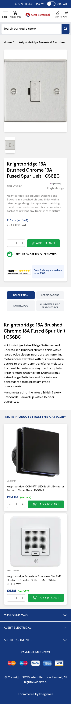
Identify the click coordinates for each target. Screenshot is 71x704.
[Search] (65, 29)
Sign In (58, 16)
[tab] (10, 145)
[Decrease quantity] (9, 243)
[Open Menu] (5, 13)
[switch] (51, 4)
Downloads (20, 305)
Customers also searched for (50, 306)
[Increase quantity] (22, 243)
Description (20, 295)
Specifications (50, 295)
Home (8, 42)
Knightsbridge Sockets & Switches (42, 42)
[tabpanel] (35, 91)
